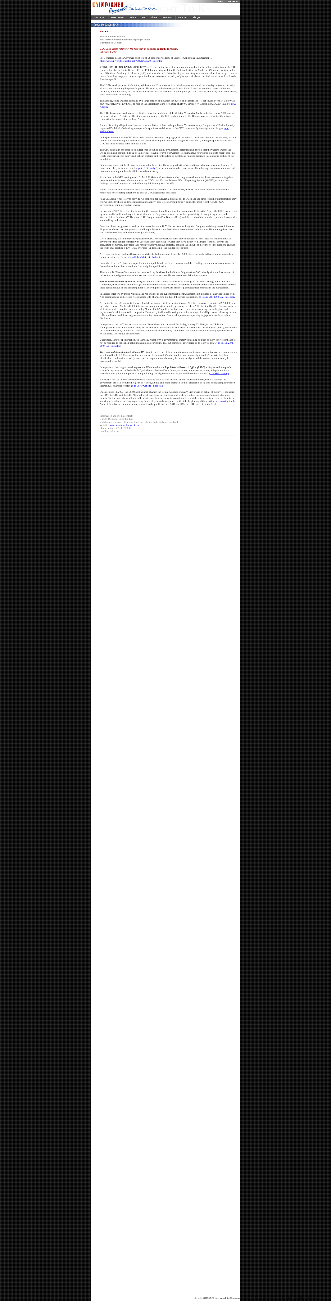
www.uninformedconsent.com (124, 425)
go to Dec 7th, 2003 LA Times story (216, 296)
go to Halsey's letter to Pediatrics (145, 257)
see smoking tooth (225, 401)
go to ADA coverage (219, 373)
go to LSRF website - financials (147, 385)
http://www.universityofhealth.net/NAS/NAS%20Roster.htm (131, 60)
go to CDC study (146, 168)
